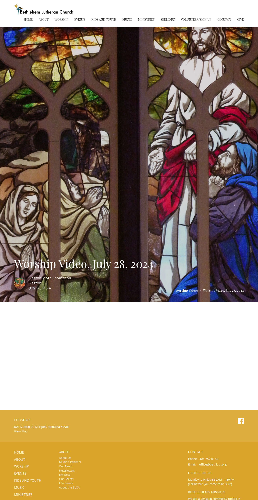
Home (28, 19)
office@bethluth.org (213, 464)
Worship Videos (187, 290)
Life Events (66, 483)
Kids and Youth (104, 19)
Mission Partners (70, 462)
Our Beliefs (66, 479)
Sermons (168, 19)
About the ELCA (69, 487)
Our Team (65, 466)
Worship (61, 19)
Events (79, 19)
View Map (21, 431)
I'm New (64, 475)
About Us (65, 458)
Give (240, 19)
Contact (224, 19)
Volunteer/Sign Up (196, 19)
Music (127, 19)
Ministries (146, 19)
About (44, 19)
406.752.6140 (208, 459)
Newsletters (67, 470)
